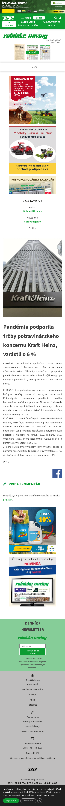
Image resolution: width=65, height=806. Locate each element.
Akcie (32, 699)
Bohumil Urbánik (32, 211)
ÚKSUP (47, 783)
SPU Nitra (20, 783)
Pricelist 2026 (32, 753)
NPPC (30, 783)
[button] (32, 651)
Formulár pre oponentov (32, 731)
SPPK (10, 783)
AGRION (38, 783)
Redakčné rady (33, 726)
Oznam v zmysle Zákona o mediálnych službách (32, 758)
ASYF (54, 783)
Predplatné (32, 684)
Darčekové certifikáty (32, 689)
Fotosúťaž (32, 704)
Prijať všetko (11, 801)
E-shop (32, 694)
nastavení (48, 794)
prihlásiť (7, 499)
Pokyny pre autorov (32, 721)
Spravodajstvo (32, 221)
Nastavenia (28, 801)
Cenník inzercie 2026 (32, 747)
